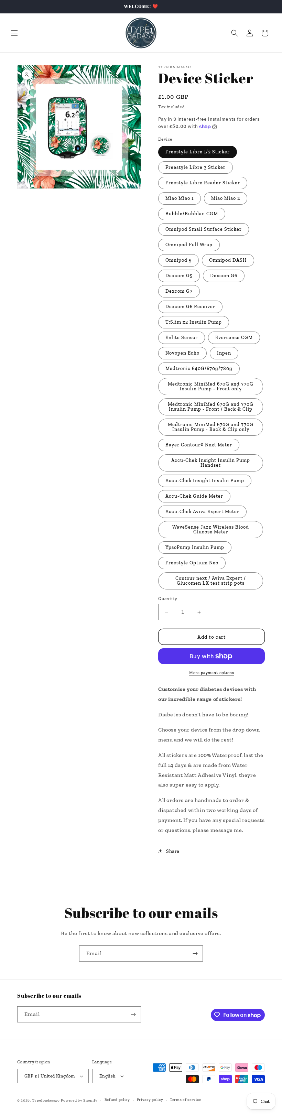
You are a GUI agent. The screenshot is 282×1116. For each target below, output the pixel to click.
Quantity (167, 598)
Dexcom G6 (223, 276)
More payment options (211, 672)
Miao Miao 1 (179, 198)
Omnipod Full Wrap (189, 245)
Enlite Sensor (181, 337)
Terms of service (185, 1099)
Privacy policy (150, 1099)
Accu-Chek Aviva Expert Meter (202, 511)
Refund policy (117, 1099)
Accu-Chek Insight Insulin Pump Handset (210, 462)
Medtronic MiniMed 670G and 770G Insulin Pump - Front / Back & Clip (210, 406)
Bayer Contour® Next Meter (198, 445)
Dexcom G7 (179, 291)
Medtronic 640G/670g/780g (198, 368)
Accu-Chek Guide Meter (194, 496)
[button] (14, 33)
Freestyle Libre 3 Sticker (195, 167)
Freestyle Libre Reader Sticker (202, 183)
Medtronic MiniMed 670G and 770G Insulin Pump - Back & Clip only (210, 427)
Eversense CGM (234, 337)
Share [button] (173, 851)
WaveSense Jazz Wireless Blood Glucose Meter (210, 529)
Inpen (224, 353)
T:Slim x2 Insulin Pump (193, 322)
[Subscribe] (195, 953)
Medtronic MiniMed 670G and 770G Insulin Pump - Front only (210, 386)
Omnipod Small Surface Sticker (203, 229)
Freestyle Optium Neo (191, 563)
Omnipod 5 (178, 260)
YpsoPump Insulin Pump (194, 547)
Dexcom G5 (179, 276)
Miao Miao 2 (225, 198)
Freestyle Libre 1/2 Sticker (197, 152)
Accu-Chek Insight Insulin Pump (204, 481)
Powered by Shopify (79, 1100)
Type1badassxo (46, 1100)
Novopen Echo (182, 353)
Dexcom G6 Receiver (190, 307)
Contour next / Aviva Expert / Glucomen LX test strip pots (210, 580)
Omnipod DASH (228, 260)
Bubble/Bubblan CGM (191, 214)
